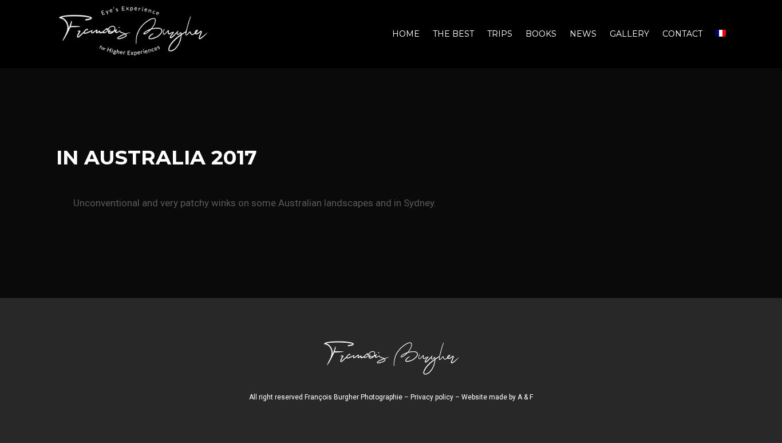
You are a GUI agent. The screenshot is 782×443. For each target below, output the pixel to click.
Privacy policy (431, 397)
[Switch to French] (721, 34)
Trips (499, 34)
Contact (682, 34)
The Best (453, 34)
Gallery (629, 34)
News (583, 34)
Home (406, 34)
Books (541, 34)
